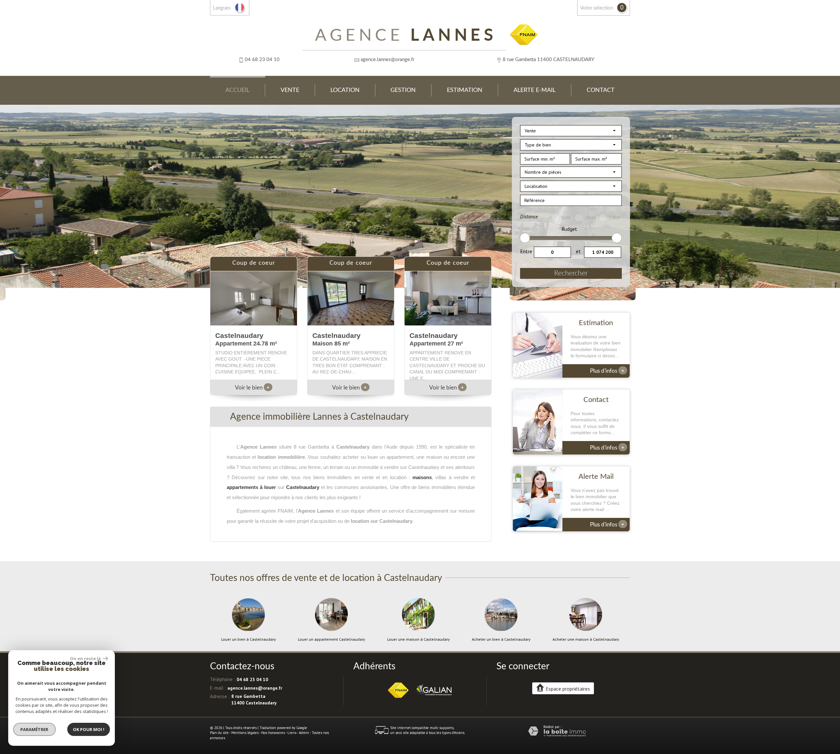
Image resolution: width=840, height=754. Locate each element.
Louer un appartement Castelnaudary (331, 639)
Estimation (464, 90)
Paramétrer (35, 729)
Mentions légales (245, 732)
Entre (526, 251)
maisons (422, 477)
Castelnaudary (302, 487)
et (578, 251)
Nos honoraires (273, 732)
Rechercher (571, 273)
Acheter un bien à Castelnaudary (501, 639)
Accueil (237, 90)
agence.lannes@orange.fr (387, 59)
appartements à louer (251, 487)
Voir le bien (252, 387)
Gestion (403, 90)
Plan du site (219, 732)
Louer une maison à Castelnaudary (418, 639)
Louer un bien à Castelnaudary (248, 639)
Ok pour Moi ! (88, 729)
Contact (601, 90)
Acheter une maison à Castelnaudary (586, 639)
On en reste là (85, 658)
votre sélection (596, 8)
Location (345, 90)
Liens (291, 732)
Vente (290, 90)
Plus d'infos (607, 370)
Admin (304, 732)
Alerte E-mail (535, 90)
